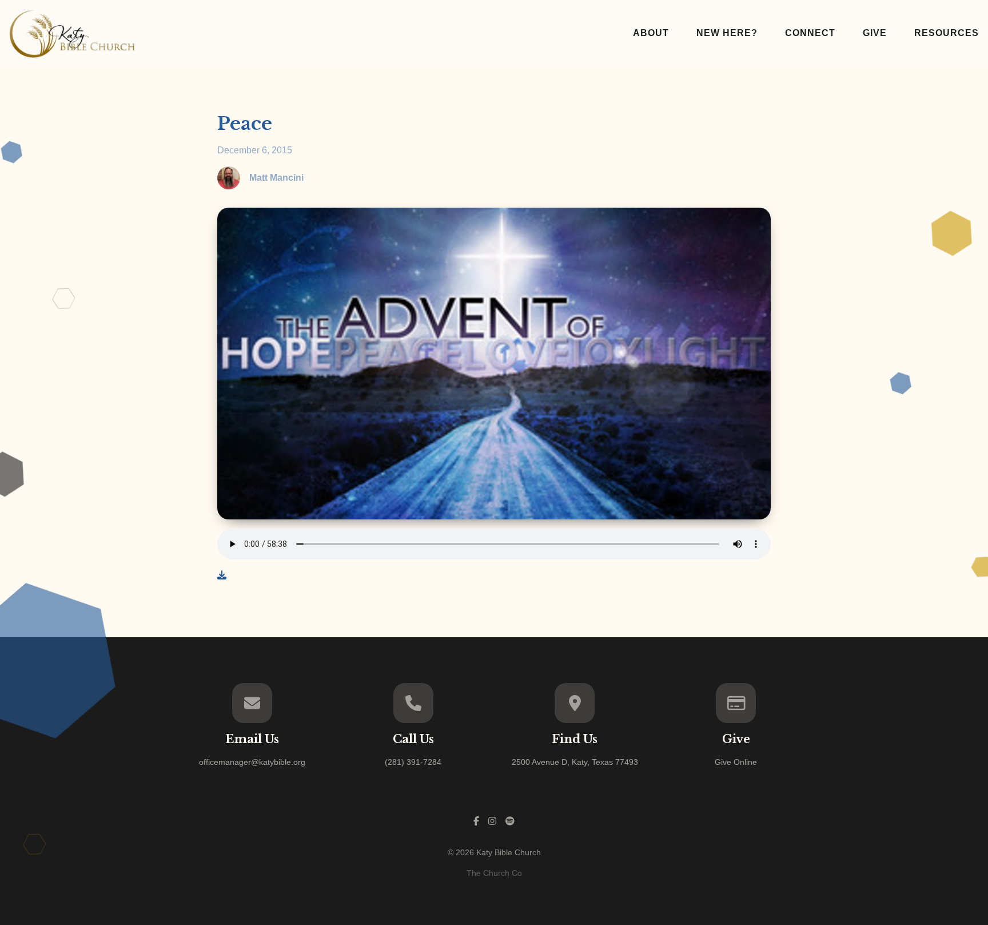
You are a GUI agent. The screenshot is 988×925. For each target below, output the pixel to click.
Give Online (736, 762)
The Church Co (494, 873)
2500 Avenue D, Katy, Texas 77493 (575, 762)
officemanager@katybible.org (252, 762)
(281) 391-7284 (413, 762)
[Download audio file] (221, 575)
